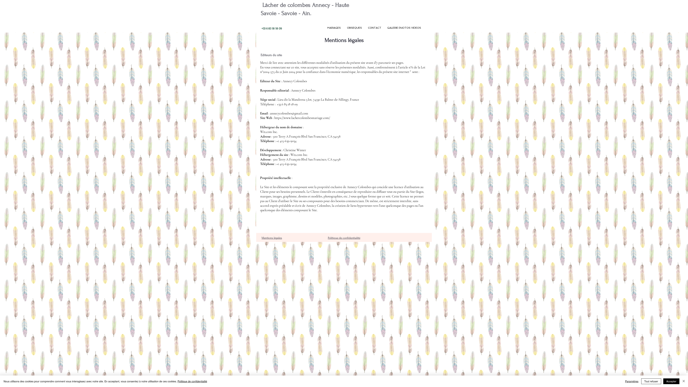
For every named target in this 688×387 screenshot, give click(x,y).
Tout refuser (651, 381)
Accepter (671, 381)
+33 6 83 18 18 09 (271, 28)
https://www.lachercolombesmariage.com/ (302, 118)
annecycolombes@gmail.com (289, 113)
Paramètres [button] (631, 381)
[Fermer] (684, 381)
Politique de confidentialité (344, 238)
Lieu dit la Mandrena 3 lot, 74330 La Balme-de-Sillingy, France (318, 99)
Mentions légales (272, 238)
